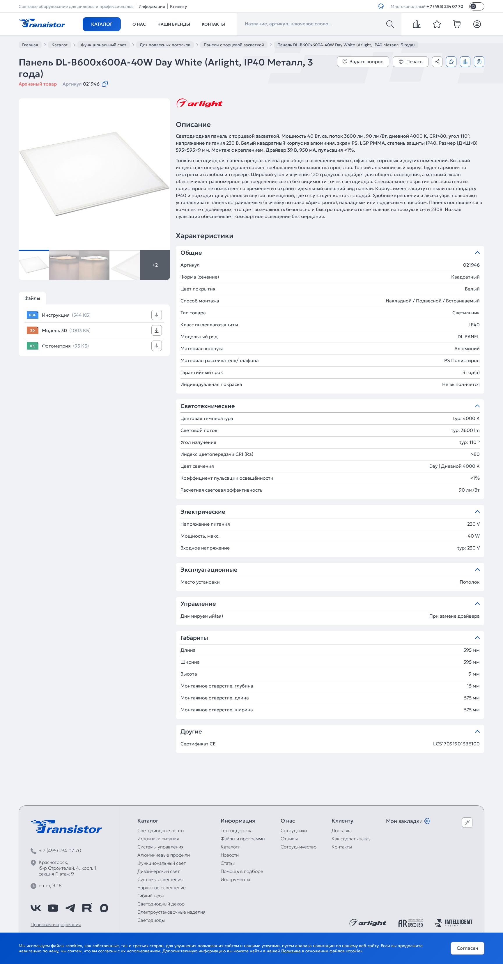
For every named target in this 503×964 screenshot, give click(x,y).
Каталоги (230, 847)
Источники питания (158, 838)
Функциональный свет (161, 863)
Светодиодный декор (161, 904)
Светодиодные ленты (160, 830)
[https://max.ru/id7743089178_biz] (104, 908)
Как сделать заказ (351, 838)
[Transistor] (42, 22)
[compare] (417, 24)
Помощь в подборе (242, 871)
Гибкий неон (150, 896)
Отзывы (289, 838)
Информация (152, 6)
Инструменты (235, 879)
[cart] (457, 24)
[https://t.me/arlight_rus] (70, 908)
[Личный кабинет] (477, 24)
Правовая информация (56, 924)
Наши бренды (173, 24)
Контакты (213, 24)
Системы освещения (160, 879)
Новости (230, 855)
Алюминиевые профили (163, 855)
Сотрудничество (298, 847)
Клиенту (178, 6)
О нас (139, 24)
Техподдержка (236, 830)
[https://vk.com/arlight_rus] (36, 908)
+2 (155, 265)
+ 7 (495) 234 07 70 (444, 6)
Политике (291, 951)
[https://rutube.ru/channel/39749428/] (87, 908)
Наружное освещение (161, 887)
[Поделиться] (437, 61)
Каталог (101, 24)
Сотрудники (294, 830)
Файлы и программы (243, 838)
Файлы (32, 298)
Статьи (228, 863)
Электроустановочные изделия (171, 912)
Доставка (342, 830)
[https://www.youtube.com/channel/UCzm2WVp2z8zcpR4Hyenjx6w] (53, 908)
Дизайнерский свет (158, 871)
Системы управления (160, 847)
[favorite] (437, 24)
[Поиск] (390, 24)
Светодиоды (151, 920)
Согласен (467, 948)
